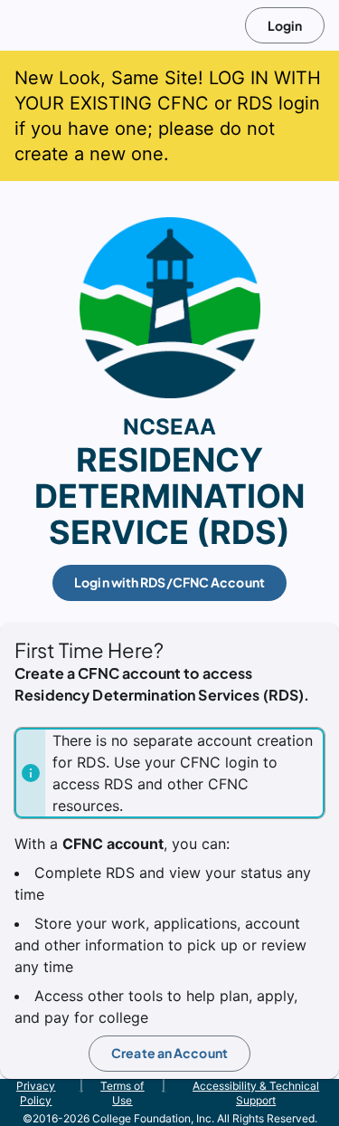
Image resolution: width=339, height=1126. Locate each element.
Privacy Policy (35, 1093)
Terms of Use (122, 1093)
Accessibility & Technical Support (256, 1093)
